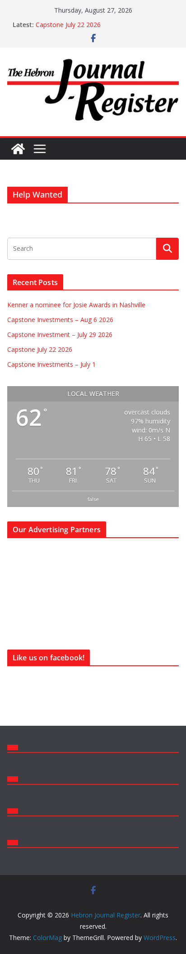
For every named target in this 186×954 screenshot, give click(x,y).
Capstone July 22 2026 (68, 24)
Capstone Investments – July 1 (51, 364)
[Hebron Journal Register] (18, 149)
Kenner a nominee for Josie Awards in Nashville (76, 304)
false (93, 499)
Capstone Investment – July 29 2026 (59, 334)
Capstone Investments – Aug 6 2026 (60, 319)
